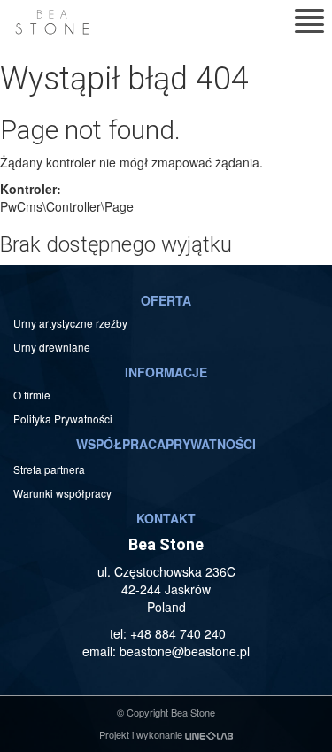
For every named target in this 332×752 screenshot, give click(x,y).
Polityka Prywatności (62, 418)
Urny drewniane (53, 346)
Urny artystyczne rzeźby (70, 322)
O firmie (31, 394)
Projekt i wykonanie (142, 734)
